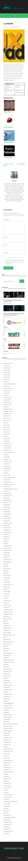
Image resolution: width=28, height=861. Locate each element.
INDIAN (5, 557)
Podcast (6, 696)
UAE (5, 808)
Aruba (5, 395)
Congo (5, 466)
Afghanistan (7, 363)
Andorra (6, 379)
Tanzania (6, 783)
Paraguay (6, 689)
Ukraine (6, 815)
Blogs (5, 425)
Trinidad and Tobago (9, 801)
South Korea (7, 751)
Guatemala (6, 532)
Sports (5, 756)
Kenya (5, 587)
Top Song (6, 797)
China (5, 457)
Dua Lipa (6, 491)
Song (5, 746)
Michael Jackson (8, 635)
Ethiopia (6, 509)
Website (5, 252)
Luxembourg (7, 610)
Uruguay (6, 819)
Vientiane (6, 826)
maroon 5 (6, 625)
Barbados (6, 413)
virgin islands (7, 831)
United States (7, 817)
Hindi (5, 543)
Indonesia (6, 559)
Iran (5, 564)
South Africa (7, 749)
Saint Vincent (7, 728)
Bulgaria (6, 438)
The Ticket (6, 351)
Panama (6, 687)
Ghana (5, 525)
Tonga (5, 792)
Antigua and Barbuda (9, 384)
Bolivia (5, 427)
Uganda (6, 810)
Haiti (5, 539)
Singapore (6, 737)
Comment (6, 219)
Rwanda (6, 721)
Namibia (6, 655)
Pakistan (6, 683)
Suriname (6, 767)
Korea (5, 589)
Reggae (6, 712)
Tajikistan (6, 778)
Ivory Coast (7, 575)
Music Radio (7, 653)
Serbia (5, 735)
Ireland (5, 568)
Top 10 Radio (7, 794)
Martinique (6, 628)
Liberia (5, 603)
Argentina (6, 388)
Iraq (5, 566)
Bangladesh (7, 411)
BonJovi (6, 429)
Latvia (5, 596)
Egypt (5, 498)
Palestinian (7, 685)
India (5, 555)
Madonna (6, 616)
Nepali (5, 657)
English (6, 505)
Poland (5, 698)
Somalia (6, 744)
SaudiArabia (7, 730)
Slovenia (6, 742)
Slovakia (6, 740)
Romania (6, 717)
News (5, 664)
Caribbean (6, 450)
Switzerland (7, 772)
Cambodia (6, 443)
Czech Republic (8, 477)
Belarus (6, 416)
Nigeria (5, 673)
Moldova (6, 639)
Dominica (6, 486)
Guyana (6, 536)
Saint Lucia (7, 726)
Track (5, 799)
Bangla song (7, 409)
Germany (6, 523)
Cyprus (6, 475)
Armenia (6, 390)
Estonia (6, 507)
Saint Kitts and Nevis (9, 724)
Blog (5, 422)
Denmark (6, 479)
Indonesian (7, 562)
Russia (5, 719)
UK (4, 813)
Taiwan (5, 776)
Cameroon (6, 445)
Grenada (6, 530)
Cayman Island (8, 452)
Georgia (6, 521)
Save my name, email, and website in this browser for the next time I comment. (14, 262)
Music (5, 648)
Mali (5, 621)
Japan (5, 580)
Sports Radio (7, 760)
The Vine (5, 327)
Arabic (5, 386)
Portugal (6, 705)
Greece (5, 527)
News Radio (7, 669)
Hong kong (7, 548)
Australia (6, 397)
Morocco (6, 644)
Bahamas (6, 404)
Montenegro (7, 641)
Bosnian (6, 432)
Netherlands (7, 660)
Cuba (5, 473)
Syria (5, 774)
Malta (5, 623)
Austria (5, 400)
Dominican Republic (9, 489)
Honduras (6, 546)
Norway (6, 676)
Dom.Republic (7, 484)
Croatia (6, 470)
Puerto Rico (7, 708)
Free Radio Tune (14, 848)
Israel (5, 571)
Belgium (6, 418)
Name (5, 237)
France (5, 514)
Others (5, 680)
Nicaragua (6, 671)
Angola (5, 381)
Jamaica (6, 578)
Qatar (5, 710)
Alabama (6, 368)
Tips (5, 790)
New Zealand (7, 662)
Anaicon (6, 377)
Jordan (5, 582)
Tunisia (5, 803)
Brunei (5, 436)
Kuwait (5, 594)
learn (5, 598)
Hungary (6, 550)
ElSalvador (6, 500)
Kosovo (6, 591)
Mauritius (6, 630)
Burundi (6, 441)
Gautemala (6, 518)
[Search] (21, 281)
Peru (5, 692)
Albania (6, 372)
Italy (5, 573)
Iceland (5, 552)
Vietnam (6, 829)
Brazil (5, 434)
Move (5, 646)
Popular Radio (7, 703)
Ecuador (6, 493)
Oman (5, 678)
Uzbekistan (7, 822)
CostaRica (6, 468)
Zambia (6, 833)
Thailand (6, 785)
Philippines (7, 694)
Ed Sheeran (7, 495)
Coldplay (6, 459)
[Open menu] (14, 15)
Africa (5, 365)
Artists (5, 393)
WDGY (5, 339)
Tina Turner (7, 787)
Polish (5, 701)
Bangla (5, 406)
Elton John (6, 502)
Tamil (5, 781)
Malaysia (6, 619)
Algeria (5, 374)
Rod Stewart (7, 714)
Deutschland (7, 482)
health (5, 541)
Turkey (5, 806)
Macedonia (7, 612)
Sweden (6, 769)
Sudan (5, 765)
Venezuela (6, 824)
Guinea (5, 534)
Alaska (5, 370)
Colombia (6, 461)
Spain (5, 753)
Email (5, 245)
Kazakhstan (7, 584)
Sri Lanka (6, 762)
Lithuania (6, 605)
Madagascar (7, 614)
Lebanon (6, 600)
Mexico (5, 632)
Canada (6, 448)
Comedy (6, 463)
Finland (6, 511)
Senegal (6, 733)
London (6, 607)
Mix (4, 637)
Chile (5, 454)
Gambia (6, 516)
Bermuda (6, 420)
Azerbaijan (6, 402)
